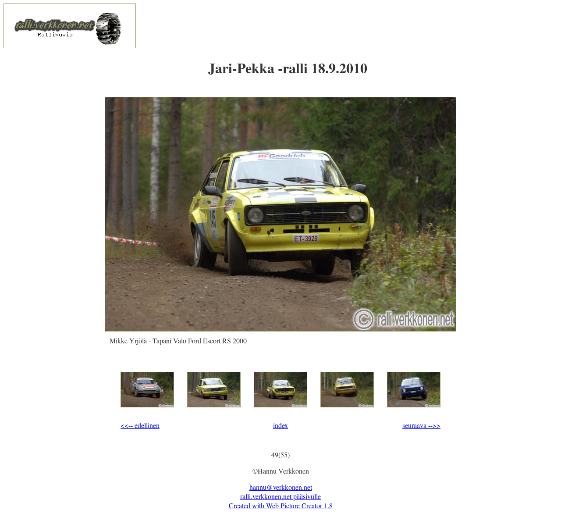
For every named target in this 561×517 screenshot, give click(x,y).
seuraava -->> (421, 425)
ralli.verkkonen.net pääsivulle (280, 496)
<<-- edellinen (140, 425)
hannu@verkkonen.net (280, 487)
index (280, 425)
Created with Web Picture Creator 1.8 (281, 505)
